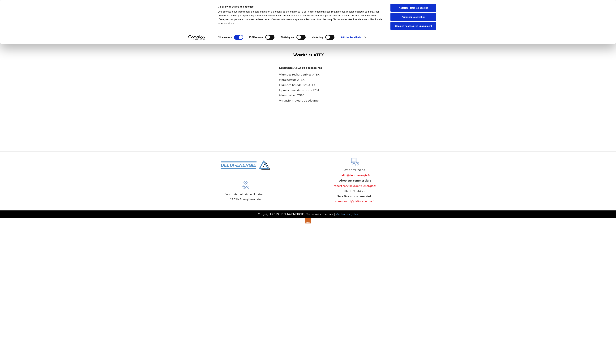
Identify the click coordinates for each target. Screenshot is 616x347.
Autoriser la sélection (413, 17)
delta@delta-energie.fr (355, 175)
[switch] (269, 37)
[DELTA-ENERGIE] (245, 165)
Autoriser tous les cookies (413, 7)
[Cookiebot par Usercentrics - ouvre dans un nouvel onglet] (197, 37)
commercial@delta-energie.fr (355, 201)
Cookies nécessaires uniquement (413, 26)
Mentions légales (347, 214)
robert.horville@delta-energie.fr (355, 186)
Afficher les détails (351, 37)
